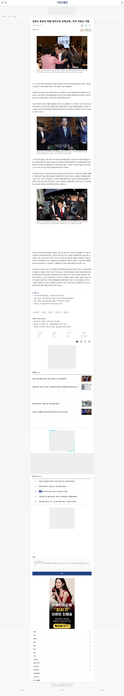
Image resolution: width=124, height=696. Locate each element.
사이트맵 (102, 690)
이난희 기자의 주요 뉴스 (39, 319)
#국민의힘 (58, 312)
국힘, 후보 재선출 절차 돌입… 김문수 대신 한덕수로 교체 (49, 295)
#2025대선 (36, 312)
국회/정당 (14, 16)
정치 (9, 16)
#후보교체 (66, 312)
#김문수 (44, 312)
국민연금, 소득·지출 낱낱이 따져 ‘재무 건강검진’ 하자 (48, 304)
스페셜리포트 (36, 673)
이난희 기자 (35, 29)
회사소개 (22, 690)
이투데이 (4, 16)
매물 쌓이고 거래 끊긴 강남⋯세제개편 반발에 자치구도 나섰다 (50, 324)
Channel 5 (36, 677)
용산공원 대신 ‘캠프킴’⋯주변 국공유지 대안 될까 (47, 321)
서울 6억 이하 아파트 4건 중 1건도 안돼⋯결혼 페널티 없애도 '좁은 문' (52, 327)
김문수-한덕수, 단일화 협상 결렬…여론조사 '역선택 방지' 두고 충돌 (52, 301)
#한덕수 (50, 312)
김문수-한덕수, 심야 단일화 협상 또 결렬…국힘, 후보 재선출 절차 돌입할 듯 (54, 298)
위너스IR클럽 (36, 680)
